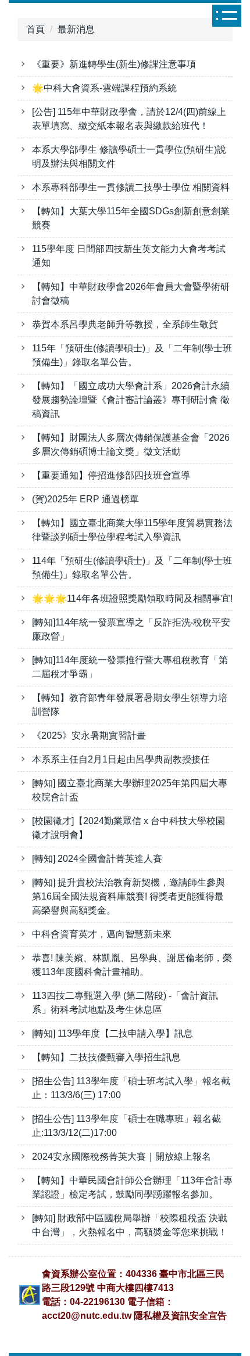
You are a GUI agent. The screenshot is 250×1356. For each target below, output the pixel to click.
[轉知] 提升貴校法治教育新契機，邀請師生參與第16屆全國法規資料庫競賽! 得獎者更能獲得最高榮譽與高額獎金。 (128, 896)
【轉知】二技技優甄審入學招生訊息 (106, 1057)
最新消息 (76, 29)
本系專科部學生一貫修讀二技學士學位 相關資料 (131, 187)
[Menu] (229, 16)
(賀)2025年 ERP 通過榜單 (85, 499)
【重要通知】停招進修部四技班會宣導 (111, 475)
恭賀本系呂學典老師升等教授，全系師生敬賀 (125, 324)
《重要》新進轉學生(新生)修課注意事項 (114, 64)
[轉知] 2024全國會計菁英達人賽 (97, 859)
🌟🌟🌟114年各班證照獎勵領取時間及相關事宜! (132, 598)
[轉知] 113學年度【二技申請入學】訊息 (112, 1033)
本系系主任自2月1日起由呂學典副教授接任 (121, 759)
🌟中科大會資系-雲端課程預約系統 (104, 88)
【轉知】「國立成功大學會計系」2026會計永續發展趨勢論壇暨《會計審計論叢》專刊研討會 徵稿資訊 (131, 400)
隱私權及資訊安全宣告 (180, 1316)
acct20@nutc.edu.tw (86, 1316)
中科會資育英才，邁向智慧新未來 (102, 934)
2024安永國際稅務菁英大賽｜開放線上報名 (121, 1156)
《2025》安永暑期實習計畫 (89, 735)
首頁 (35, 29)
